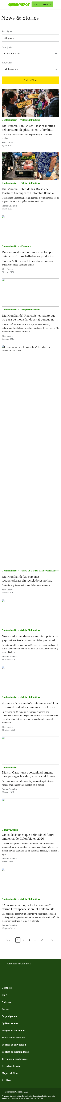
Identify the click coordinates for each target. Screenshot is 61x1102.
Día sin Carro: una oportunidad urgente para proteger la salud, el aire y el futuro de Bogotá (30, 774)
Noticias (6, 1002)
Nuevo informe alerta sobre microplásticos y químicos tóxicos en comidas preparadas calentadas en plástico (30, 638)
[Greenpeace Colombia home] (19, 4)
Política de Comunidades (15, 1051)
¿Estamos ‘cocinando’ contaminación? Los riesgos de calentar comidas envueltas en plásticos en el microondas (30, 705)
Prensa (5, 1009)
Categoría (7, 47)
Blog (4, 994)
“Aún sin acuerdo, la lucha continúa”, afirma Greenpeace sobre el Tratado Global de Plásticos (30, 907)
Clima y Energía (10, 830)
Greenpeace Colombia (19, 963)
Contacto (7, 987)
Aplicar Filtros (30, 80)
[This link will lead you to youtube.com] (15, 975)
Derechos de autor (12, 1066)
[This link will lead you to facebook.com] (3, 975)
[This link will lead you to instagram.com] (21, 975)
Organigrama (9, 1016)
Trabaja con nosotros (13, 1037)
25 (42, 940)
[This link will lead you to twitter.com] (9, 975)
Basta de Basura (30, 570)
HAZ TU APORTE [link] (42, 4)
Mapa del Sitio (10, 1073)
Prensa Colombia (9, 206)
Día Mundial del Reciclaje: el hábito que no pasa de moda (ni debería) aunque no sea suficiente (28, 318)
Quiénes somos (10, 1023)
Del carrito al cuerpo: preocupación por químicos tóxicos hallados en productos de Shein (30, 254)
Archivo (6, 1080)
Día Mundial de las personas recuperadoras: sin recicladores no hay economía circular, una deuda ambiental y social (29, 579)
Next (53, 940)
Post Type (7, 31)
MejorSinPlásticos (31, 120)
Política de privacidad (14, 1044)
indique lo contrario (23, 1096)
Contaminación (9, 120)
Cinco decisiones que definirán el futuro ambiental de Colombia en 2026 (28, 836)
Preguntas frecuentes (13, 1030)
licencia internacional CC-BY (31, 1098)
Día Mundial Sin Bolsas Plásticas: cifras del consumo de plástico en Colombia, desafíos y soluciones (28, 128)
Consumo (26, 246)
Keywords (7, 62)
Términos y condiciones (15, 1059)
